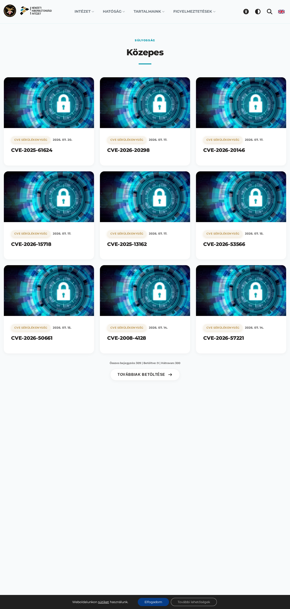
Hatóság (112, 11)
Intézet (83, 11)
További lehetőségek (194, 602)
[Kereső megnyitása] (270, 12)
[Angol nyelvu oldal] (281, 12)
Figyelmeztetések (192, 11)
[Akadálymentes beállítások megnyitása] (246, 12)
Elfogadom (153, 602)
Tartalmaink (147, 11)
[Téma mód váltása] (258, 12)
